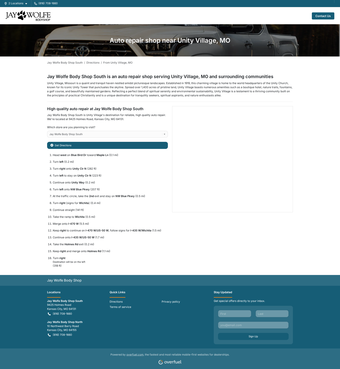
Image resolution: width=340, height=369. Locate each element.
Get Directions (63, 145)
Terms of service (120, 307)
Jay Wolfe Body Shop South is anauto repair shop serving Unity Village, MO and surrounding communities (160, 76)
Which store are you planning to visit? (71, 127)
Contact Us (323, 16)
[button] (17, 3)
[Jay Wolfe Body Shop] (28, 15)
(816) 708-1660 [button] (48, 3)
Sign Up (253, 336)
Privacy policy (171, 301)
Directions (116, 301)
